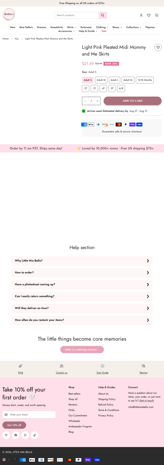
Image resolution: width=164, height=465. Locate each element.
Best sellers (74, 394)
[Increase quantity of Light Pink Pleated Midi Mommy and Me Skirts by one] (97, 101)
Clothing (101, 27)
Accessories (65, 31)
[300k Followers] (16, 435)
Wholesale (74, 421)
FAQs (71, 410)
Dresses (41, 27)
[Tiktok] (34, 435)
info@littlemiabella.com (140, 407)
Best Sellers (26, 27)
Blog (71, 432)
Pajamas (150, 27)
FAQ (20, 373)
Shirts (70, 27)
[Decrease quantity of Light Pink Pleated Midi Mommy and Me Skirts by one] (85, 101)
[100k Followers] (25, 435)
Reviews (73, 404)
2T (85, 88)
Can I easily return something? (34, 296)
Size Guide (102, 373)
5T (112, 88)
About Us (103, 394)
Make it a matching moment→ (82, 349)
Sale (104, 31)
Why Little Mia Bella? (29, 260)
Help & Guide (87, 31)
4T (103, 88)
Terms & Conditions (108, 410)
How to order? (24, 272)
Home (5, 38)
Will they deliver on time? (32, 308)
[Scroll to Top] (157, 447)
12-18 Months (145, 80)
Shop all (73, 399)
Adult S (88, 80)
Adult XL (128, 80)
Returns (143, 373)
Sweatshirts (56, 27)
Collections (132, 27)
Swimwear (86, 27)
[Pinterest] (6, 435)
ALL (17, 38)
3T (94, 88)
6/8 (121, 88)
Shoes (115, 27)
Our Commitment (78, 415)
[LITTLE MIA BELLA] (8, 15)
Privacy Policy (105, 415)
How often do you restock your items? (39, 320)
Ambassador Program (80, 426)
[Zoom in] (69, 49)
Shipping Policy (106, 399)
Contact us (61, 373)
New (12, 27)
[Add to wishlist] (158, 47)
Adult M (101, 80)
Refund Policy (105, 404)
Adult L (114, 80)
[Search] (102, 15)
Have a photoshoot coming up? (35, 284)
